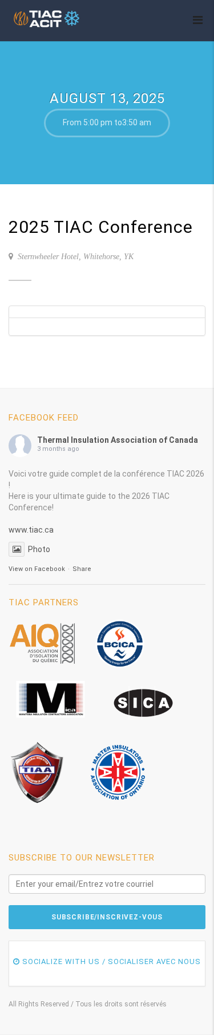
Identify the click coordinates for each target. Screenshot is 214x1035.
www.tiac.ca (31, 529)
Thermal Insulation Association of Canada (117, 440)
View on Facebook (37, 569)
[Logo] (47, 19)
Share (81, 569)
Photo (39, 549)
